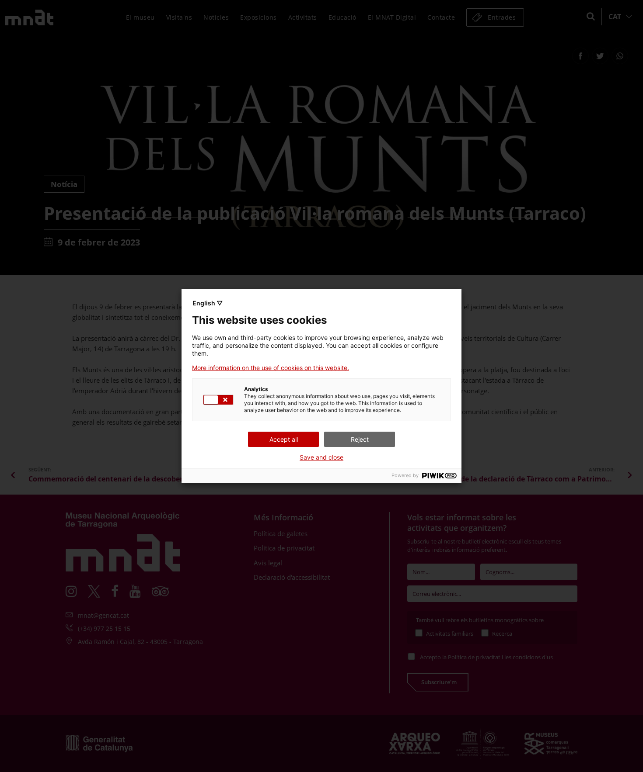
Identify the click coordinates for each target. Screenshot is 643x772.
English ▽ (207, 303)
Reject (360, 439)
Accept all (283, 439)
